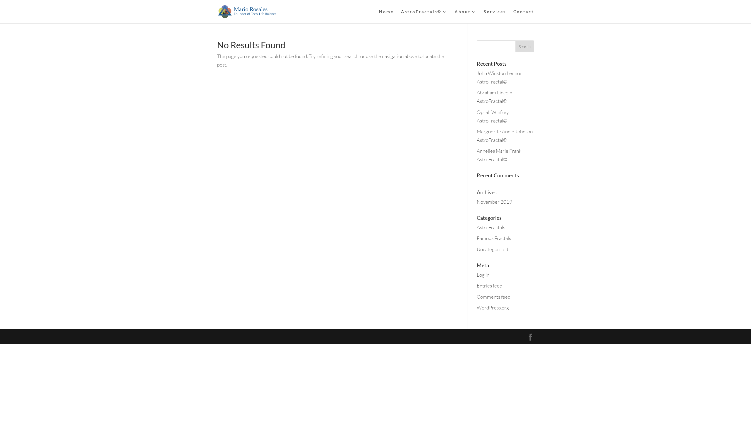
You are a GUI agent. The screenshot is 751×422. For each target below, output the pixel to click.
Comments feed (493, 297)
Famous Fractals (494, 238)
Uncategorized (492, 249)
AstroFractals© (421, 12)
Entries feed (489, 286)
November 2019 (494, 202)
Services (495, 12)
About (463, 12)
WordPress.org (493, 307)
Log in (483, 275)
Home (386, 12)
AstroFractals (491, 227)
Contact (523, 12)
